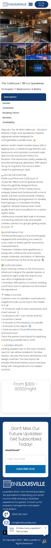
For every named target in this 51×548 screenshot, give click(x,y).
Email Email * (13, 450)
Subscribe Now (25, 469)
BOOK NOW (41, 4)
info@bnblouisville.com (24, 522)
